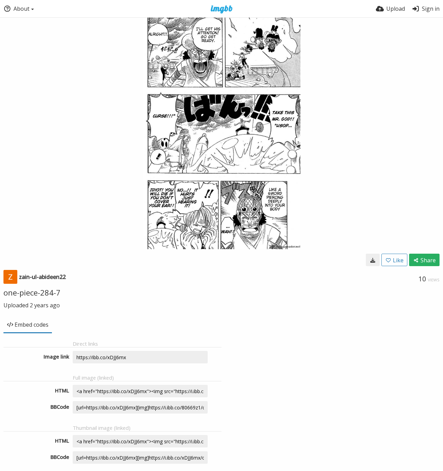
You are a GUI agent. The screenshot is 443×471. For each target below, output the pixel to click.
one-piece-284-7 (32, 292)
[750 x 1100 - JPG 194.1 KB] (373, 260)
